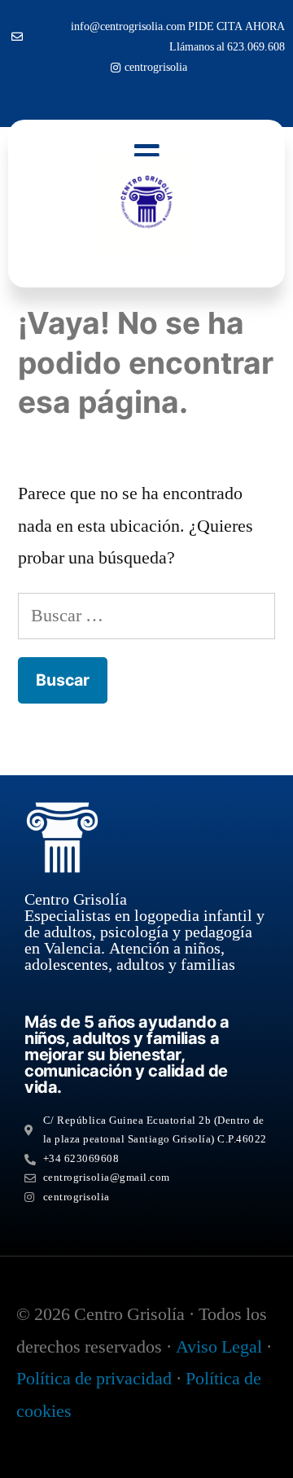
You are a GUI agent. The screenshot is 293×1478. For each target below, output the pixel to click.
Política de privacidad (94, 1378)
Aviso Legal (219, 1346)
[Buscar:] (146, 615)
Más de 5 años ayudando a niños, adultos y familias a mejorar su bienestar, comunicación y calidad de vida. (126, 1054)
